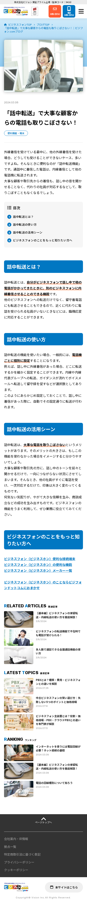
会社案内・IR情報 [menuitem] (16, 839)
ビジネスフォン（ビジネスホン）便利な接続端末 (39, 558)
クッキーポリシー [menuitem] (16, 870)
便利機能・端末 (15, 133)
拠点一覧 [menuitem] (10, 846)
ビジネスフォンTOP (20, 24)
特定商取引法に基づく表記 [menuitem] (22, 854)
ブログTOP (43, 24)
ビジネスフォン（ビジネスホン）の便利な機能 (38, 564)
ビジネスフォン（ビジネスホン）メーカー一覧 (38, 570)
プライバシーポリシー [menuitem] (19, 862)
